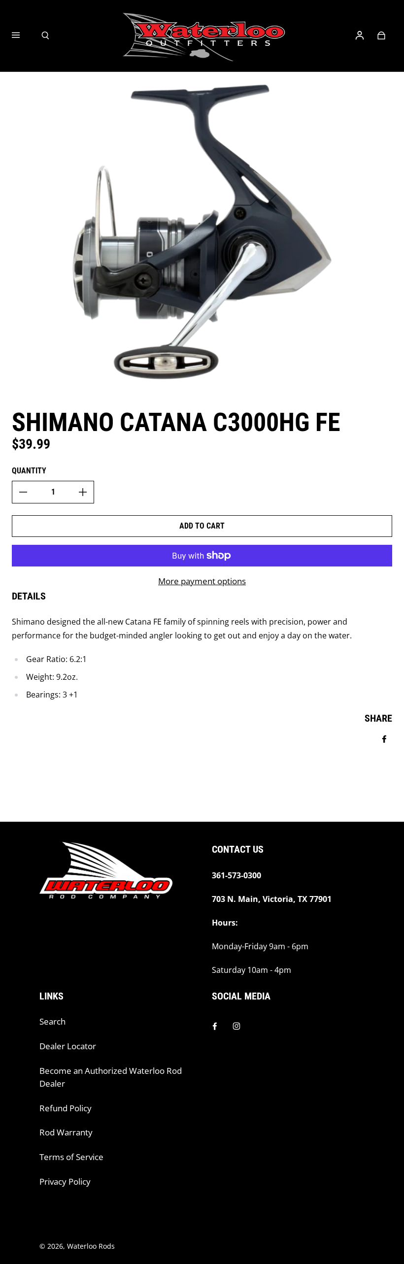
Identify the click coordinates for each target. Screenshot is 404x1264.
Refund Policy (65, 1108)
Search (52, 1021)
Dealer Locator (67, 1046)
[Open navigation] (23, 35)
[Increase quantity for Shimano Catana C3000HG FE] (83, 492)
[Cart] (381, 35)
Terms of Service (71, 1157)
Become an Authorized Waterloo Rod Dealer (110, 1077)
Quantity (29, 470)
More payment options (202, 581)
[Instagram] (236, 1026)
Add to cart (202, 526)
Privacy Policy (65, 1181)
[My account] (359, 35)
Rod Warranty (66, 1132)
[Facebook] (215, 1026)
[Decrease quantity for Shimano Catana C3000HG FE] (23, 492)
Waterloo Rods (91, 1246)
